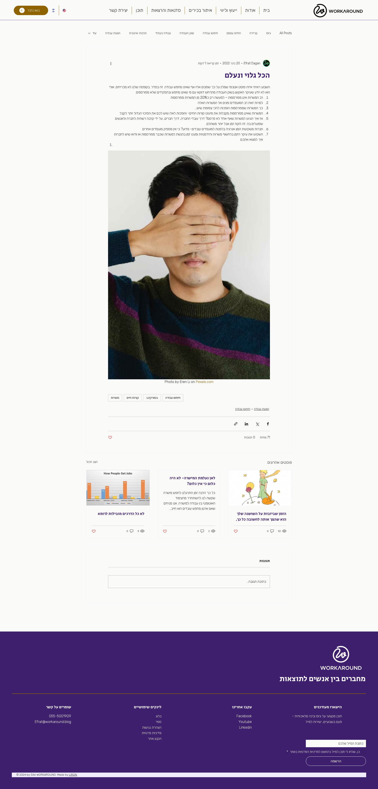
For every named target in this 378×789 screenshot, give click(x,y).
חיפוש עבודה (210, 33)
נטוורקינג (152, 398)
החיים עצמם (234, 33)
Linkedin (245, 727)
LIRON (73, 774)
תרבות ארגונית (138, 33)
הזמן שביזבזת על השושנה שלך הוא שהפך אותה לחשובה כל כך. (261, 516)
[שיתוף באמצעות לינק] (236, 424)
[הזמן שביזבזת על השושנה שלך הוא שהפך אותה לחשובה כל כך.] (260, 488)
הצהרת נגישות (151, 727)
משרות (115, 398)
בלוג (158, 716)
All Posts (286, 33)
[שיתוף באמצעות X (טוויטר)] (257, 424)
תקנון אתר (154, 739)
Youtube (245, 722)
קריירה (253, 33)
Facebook (244, 716)
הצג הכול (92, 462)
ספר (158, 722)
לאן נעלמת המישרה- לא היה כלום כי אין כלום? (192, 481)
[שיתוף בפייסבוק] (268, 424)
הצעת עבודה (112, 33)
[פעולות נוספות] (110, 63)
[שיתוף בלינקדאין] (246, 424)
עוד (94, 33)
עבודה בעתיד (163, 33)
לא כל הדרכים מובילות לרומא (121, 514)
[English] (64, 10)
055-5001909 (60, 716)
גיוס (268, 33)
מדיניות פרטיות (151, 733)
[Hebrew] (53, 10)
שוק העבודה (187, 33)
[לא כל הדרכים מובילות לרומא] (118, 488)
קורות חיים (133, 398)
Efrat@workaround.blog (53, 722)
